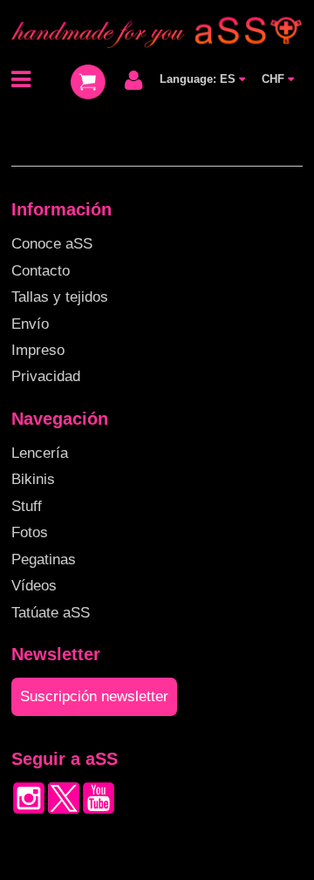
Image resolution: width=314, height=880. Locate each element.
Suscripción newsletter (94, 696)
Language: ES (199, 78)
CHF (275, 78)
